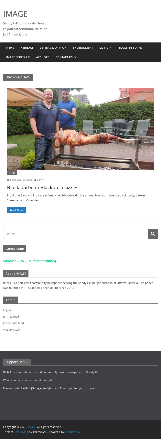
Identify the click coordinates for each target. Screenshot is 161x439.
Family (12, 172)
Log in (7, 310)
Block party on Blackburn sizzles (43, 187)
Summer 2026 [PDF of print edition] (29, 261)
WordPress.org (12, 329)
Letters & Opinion (53, 47)
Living (103, 47)
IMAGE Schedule (18, 57)
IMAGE (15, 13)
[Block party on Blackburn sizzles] (80, 129)
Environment (83, 47)
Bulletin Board (130, 47)
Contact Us (64, 57)
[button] (110, 47)
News (10, 47)
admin (40, 179)
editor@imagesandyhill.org (40, 388)
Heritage (27, 47)
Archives (42, 57)
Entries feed (11, 316)
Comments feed (13, 323)
